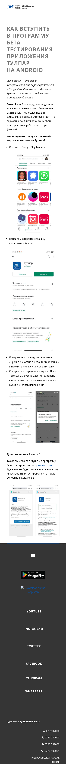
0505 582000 (52, 744)
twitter (33, 646)
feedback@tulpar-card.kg (45, 757)
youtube (33, 611)
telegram (33, 678)
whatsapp (33, 691)
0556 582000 (52, 737)
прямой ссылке (44, 465)
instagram (33, 629)
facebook (33, 664)
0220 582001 (51, 751)
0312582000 (52, 731)
